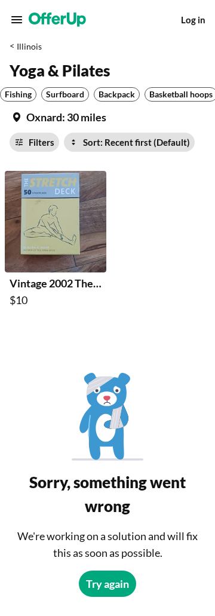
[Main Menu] (17, 20)
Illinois (29, 46)
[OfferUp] (57, 20)
